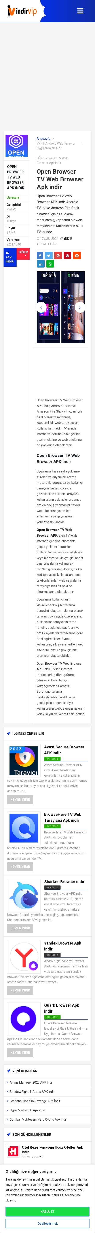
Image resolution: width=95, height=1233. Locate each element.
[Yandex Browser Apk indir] (24, 956)
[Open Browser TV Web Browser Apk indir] (17, 145)
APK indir (9, 259)
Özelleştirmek (48, 1223)
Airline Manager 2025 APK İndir (31, 1082)
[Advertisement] (47, 76)
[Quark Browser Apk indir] (24, 1019)
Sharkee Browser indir (64, 881)
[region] (47, 1198)
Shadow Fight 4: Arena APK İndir (32, 1092)
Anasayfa (43, 138)
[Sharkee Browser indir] (24, 895)
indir (68, 238)
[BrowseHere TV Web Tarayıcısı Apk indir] (24, 828)
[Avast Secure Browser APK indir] (24, 760)
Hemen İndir (20, 799)
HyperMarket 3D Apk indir (27, 1110)
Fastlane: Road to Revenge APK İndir (35, 1101)
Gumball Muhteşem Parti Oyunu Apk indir (38, 1119)
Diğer (23, 252)
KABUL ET (47, 1211)
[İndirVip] (22, 11)
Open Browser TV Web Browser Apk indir (60, 179)
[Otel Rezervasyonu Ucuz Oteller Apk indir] (13, 1151)
